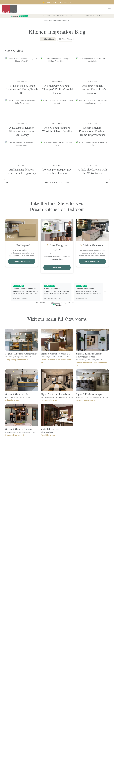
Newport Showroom (84, 400)
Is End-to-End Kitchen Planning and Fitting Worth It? (22, 89)
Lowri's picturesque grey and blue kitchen (57, 171)
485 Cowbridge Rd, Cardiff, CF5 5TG (89, 360)
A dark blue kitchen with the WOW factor (92, 171)
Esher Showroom (12, 400)
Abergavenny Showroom (15, 360)
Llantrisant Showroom (49, 400)
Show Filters (49, 39)
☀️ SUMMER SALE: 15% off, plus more (57, 2)
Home (45, 20)
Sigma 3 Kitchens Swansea (19, 429)
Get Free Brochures (22, 261)
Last (67, 182)
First (46, 182)
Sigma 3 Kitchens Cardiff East (56, 353)
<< (7, 182)
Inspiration (52, 20)
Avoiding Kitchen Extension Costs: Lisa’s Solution (92, 89)
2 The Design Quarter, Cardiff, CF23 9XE (55, 357)
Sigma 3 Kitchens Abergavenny (21, 353)
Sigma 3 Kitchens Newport (89, 394)
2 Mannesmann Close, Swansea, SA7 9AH (20, 432)
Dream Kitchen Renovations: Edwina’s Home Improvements (92, 131)
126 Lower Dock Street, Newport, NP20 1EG (92, 397)
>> (107, 182)
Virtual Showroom (50, 429)
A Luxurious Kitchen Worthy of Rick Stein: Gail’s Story (22, 131)
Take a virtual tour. (47, 432)
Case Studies (61, 20)
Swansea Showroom (13, 435)
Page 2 (68, 20)
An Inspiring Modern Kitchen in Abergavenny (22, 171)
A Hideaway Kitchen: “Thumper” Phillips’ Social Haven (57, 89)
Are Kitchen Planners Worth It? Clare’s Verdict (57, 129)
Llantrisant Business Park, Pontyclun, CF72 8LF (57, 397)
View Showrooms (92, 261)
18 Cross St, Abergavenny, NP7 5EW (18, 357)
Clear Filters (66, 39)
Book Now (57, 267)
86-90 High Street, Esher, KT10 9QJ (18, 397)
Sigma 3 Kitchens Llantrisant (55, 394)
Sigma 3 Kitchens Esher (17, 394)
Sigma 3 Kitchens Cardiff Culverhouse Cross (89, 355)
